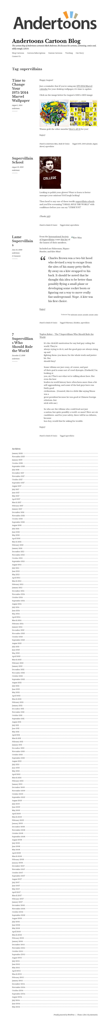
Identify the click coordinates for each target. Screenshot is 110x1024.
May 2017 (15, 496)
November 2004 (18, 987)
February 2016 (17, 545)
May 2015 (15, 575)
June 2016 (16, 532)
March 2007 (17, 896)
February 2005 (18, 977)
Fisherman (69, 323)
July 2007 (15, 882)
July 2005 (16, 961)
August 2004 (17, 997)
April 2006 (16, 932)
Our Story (80, 53)
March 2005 (17, 974)
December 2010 (18, 748)
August (95, 144)
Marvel (42, 146)
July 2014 (15, 607)
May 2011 (15, 732)
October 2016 (17, 519)
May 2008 (16, 850)
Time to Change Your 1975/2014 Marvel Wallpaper (21, 91)
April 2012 (16, 696)
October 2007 (17, 873)
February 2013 (17, 663)
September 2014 (18, 601)
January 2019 (17, 460)
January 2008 (17, 863)
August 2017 (16, 486)
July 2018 (15, 470)
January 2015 (17, 588)
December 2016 (18, 512)
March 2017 (16, 502)
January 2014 (17, 627)
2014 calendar (87, 144)
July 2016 (15, 529)
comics (96, 314)
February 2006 (18, 938)
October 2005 (17, 951)
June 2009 (16, 807)
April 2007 (16, 892)
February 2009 (18, 820)
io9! (48, 216)
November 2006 (18, 909)
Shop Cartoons (18, 53)
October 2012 (17, 676)
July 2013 (15, 647)
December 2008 (18, 827)
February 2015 (17, 584)
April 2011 (16, 735)
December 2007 (18, 866)
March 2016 (16, 542)
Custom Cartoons (55, 53)
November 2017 (18, 476)
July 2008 (16, 843)
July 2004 (16, 1000)
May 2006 (16, 928)
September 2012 (18, 679)
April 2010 (16, 774)
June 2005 (16, 964)
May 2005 (16, 968)
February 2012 (17, 702)
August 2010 (17, 761)
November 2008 (18, 830)
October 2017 (17, 480)
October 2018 (17, 463)
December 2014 (18, 591)
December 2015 (18, 552)
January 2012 (17, 706)
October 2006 (17, 912)
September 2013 (18, 640)
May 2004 (16, 1007)
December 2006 (18, 905)
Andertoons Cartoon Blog (46, 41)
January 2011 (17, 745)
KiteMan (77, 323)
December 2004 (18, 984)
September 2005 (18, 954)
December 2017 (18, 473)
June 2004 (16, 1004)
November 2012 (18, 673)
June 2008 (16, 846)
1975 (79, 144)
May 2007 (16, 889)
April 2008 (16, 853)
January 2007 (17, 902)
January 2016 (17, 548)
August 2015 (16, 565)
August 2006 (17, 918)
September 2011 (18, 719)
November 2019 (18, 457)
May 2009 (16, 810)
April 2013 (16, 656)
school (67, 225)
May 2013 (16, 653)
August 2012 (16, 683)
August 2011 (16, 722)
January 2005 (17, 981)
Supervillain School (22, 160)
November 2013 (18, 633)
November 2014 (18, 594)
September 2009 (18, 797)
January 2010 (17, 784)
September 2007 (18, 876)
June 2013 (16, 650)
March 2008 (17, 856)
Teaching (69, 53)
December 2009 (18, 787)
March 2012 (16, 699)
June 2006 (16, 925)
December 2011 (18, 709)
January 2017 (17, 509)
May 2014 (16, 614)
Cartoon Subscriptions (36, 53)
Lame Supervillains (22, 241)
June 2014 (16, 611)
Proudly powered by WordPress (64, 1015)
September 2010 (18, 758)
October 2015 (17, 558)
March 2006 (17, 935)
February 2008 (18, 859)
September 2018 (18, 466)
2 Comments (16, 256)
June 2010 (16, 768)
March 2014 (16, 620)
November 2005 (18, 948)
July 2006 (16, 922)
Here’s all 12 (74, 129)
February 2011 (17, 742)
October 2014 (17, 597)
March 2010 (16, 778)
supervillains (49, 146)
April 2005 (16, 971)
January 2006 (17, 941)
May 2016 (16, 535)
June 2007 (16, 886)
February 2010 (18, 781)
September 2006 (18, 915)
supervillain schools (85, 201)
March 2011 (16, 738)
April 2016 (16, 538)
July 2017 (15, 489)
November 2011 (18, 712)
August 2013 (16, 643)
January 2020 (17, 453)
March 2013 (16, 660)
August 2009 (17, 801)
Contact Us (16, 56)
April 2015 (16, 578)
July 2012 (15, 686)
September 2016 (18, 522)
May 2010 (16, 771)
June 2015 (16, 571)
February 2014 (17, 624)
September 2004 (18, 994)
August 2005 (17, 958)
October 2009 (17, 794)
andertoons (16, 108)
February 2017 (17, 506)
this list (64, 240)
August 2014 (16, 604)
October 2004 (17, 990)
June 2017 (15, 493)
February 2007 (18, 899)
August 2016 (16, 525)
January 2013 (17, 666)
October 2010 (17, 755)
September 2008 (18, 837)
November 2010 (18, 751)
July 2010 (15, 764)
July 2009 (16, 804)
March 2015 (16, 581)
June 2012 (16, 689)
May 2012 (16, 692)
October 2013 (17, 637)
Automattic (94, 1015)
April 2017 (16, 499)
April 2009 (16, 814)
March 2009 (17, 817)
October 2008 (17, 833)
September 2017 (18, 483)
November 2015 (18, 555)
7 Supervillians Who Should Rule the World (22, 343)
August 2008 (17, 840)
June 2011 (15, 728)
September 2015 (18, 561)
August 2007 (17, 879)
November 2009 (18, 791)
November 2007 (18, 869)
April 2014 (16, 617)
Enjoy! (42, 309)
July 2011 (15, 725)
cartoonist (85, 314)
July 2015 (15, 568)
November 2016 (18, 516)
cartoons (91, 314)
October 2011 (17, 715)
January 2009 (17, 823)
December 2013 (18, 630)
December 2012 (18, 670)
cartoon (80, 314)
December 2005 (18, 945)
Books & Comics (64, 144)
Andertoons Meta (52, 144)
